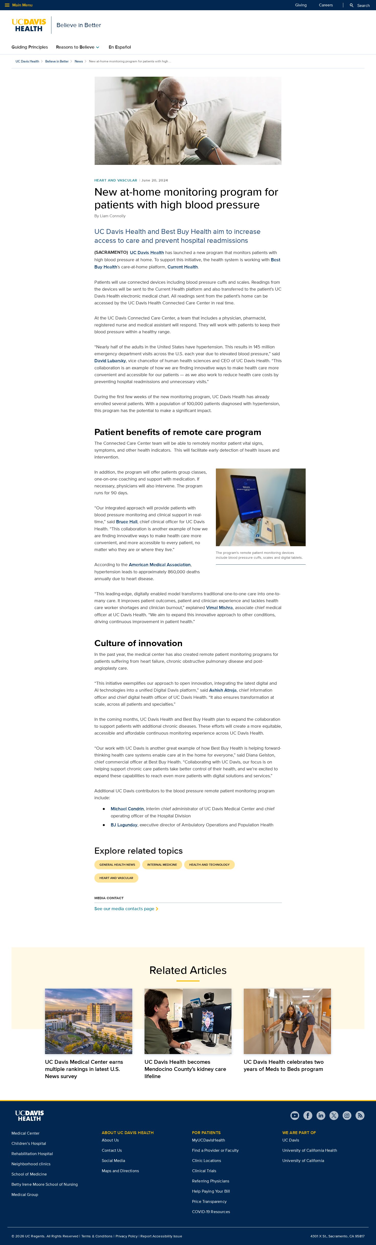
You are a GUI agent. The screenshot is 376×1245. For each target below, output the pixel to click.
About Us (110, 1140)
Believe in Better (57, 61)
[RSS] (357, 1115)
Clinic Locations (206, 1160)
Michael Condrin (127, 808)
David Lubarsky (110, 360)
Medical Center (25, 1133)
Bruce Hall (126, 521)
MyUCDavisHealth (208, 1140)
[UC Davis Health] (29, 1115)
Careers (326, 5)
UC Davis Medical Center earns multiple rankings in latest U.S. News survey (84, 1069)
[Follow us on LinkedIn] (318, 1115)
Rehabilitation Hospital (32, 1154)
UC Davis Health (27, 61)
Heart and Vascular (115, 180)
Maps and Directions (120, 1171)
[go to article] (88, 1021)
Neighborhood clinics (31, 1164)
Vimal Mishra (219, 607)
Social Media (113, 1160)
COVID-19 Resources (211, 1212)
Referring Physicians (210, 1181)
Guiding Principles (30, 47)
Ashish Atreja (223, 690)
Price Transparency (209, 1201)
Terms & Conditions (97, 1236)
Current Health (183, 267)
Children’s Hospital (29, 1143)
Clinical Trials (204, 1171)
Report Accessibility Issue (161, 1236)
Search (359, 5)
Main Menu (18, 5)
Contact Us (112, 1150)
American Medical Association (160, 564)
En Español (120, 47)
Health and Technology (209, 864)
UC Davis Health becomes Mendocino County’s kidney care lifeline (185, 1069)
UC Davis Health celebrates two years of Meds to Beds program (284, 1065)
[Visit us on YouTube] (294, 1115)
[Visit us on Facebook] (305, 1115)
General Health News (117, 864)
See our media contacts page (124, 908)
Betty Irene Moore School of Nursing (45, 1184)
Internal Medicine (162, 864)
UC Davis (290, 1140)
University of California (303, 1160)
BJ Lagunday (124, 824)
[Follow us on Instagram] (344, 1115)
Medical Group (25, 1194)
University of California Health (309, 1150)
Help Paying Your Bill (211, 1191)
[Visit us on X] (331, 1115)
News (79, 61)
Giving (301, 5)
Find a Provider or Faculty (215, 1150)
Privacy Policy (127, 1236)
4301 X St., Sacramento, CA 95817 (337, 1236)
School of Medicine (29, 1174)
